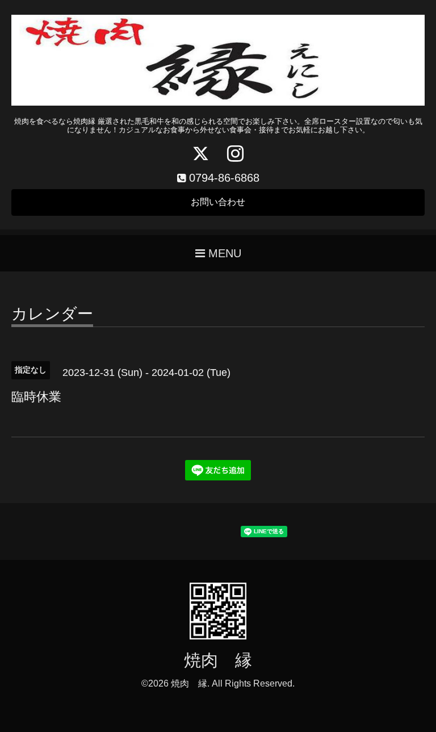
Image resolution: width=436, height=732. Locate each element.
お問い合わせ (218, 202)
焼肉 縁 (218, 660)
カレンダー (52, 314)
